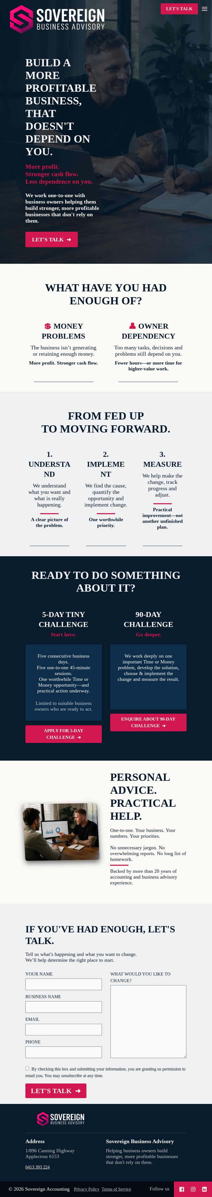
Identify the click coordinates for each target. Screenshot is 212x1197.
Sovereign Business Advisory (140, 1141)
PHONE (33, 1042)
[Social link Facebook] (181, 1189)
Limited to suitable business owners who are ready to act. (63, 706)
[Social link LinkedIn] (204, 1189)
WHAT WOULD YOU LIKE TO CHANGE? (140, 977)
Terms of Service (116, 1189)
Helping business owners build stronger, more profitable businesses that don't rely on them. (142, 1156)
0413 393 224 (37, 1167)
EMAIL (32, 1019)
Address (35, 1141)
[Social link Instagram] (193, 1189)
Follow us (159, 1188)
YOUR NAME (39, 974)
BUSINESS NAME (43, 996)
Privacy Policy (86, 1189)
